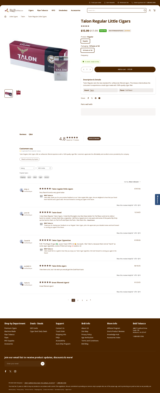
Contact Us (60, 328)
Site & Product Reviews (116, 331)
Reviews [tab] (23, 134)
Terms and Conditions (90, 341)
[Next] (68, 57)
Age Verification (87, 338)
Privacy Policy (86, 335)
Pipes (6, 338)
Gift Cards (34, 328)
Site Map (84, 331)
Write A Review (94, 138)
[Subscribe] (42, 364)
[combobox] (28, 168)
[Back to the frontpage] (5, 16)
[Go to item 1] (18, 93)
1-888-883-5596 (138, 336)
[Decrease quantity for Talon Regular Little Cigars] (83, 69)
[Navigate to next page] (91, 300)
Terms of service (29, 389)
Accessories (8, 344)
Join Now (127, 30)
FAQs (58, 338)
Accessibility (60, 341)
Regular (85, 41)
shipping (22, 177)
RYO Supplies (9, 341)
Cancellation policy (59, 389)
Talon (23, 17)
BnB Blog (84, 344)
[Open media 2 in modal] (38, 53)
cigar (40, 177)
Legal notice (68, 389)
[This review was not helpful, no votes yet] (138, 205)
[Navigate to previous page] (69, 300)
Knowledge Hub (113, 335)
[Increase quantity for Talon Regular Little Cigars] (90, 69)
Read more (91, 220)
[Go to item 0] (8, 93)
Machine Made (10, 331)
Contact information (48, 389)
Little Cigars (13, 17)
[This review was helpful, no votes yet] (135, 205)
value (34, 177)
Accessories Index (113, 338)
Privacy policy (20, 389)
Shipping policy (38, 389)
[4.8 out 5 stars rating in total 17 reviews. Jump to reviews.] (85, 26)
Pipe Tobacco (9, 335)
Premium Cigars (10, 328)
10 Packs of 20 (87, 50)
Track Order (60, 331)
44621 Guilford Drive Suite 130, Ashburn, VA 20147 (39, 383)
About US (85, 328)
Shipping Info (61, 335)
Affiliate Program (113, 328)
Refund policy (12, 389)
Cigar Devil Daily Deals (38, 331)
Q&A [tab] (31, 134)
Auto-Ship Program (63, 344)
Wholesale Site (124, 2)
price (29, 177)
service (47, 177)
